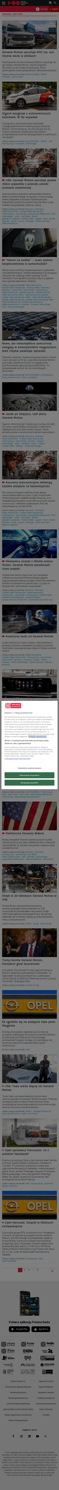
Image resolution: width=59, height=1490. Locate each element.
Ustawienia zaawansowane (29, 768)
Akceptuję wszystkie (29, 782)
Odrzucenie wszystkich (29, 775)
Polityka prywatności (37, 736)
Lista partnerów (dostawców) (17, 759)
